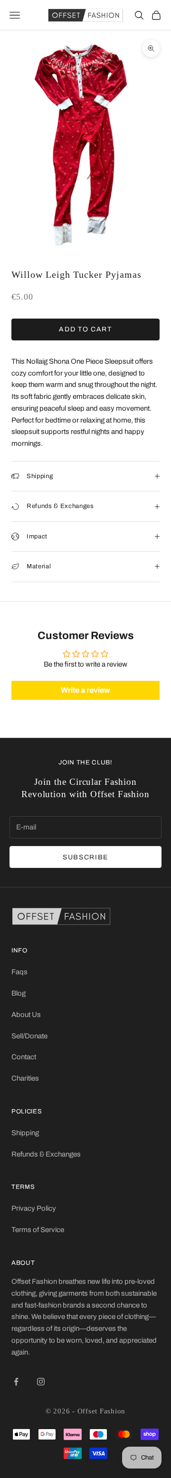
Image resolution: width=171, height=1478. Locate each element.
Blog (18, 993)
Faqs (19, 972)
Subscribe (85, 857)
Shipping (25, 1133)
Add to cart (85, 329)
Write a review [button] (85, 690)
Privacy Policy (33, 1208)
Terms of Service (37, 1229)
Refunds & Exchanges (46, 1154)
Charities (25, 1078)
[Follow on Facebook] (16, 1381)
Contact (23, 1057)
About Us (26, 1014)
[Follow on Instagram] (41, 1381)
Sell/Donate (29, 1036)
